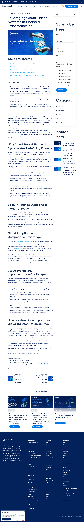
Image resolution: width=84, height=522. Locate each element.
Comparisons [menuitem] (65, 451)
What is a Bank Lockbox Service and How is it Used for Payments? (69, 172)
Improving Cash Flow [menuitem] (67, 495)
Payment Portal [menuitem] (31, 446)
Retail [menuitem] (64, 483)
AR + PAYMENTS (8, 1)
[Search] (74, 14)
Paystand (12, 328)
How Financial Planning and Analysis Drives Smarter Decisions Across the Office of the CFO (18, 418)
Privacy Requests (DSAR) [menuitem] (33, 500)
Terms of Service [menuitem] (31, 498)
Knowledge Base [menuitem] (31, 506)
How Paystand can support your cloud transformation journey (27, 75)
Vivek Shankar (14, 413)
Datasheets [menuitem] (65, 446)
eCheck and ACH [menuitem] (49, 451)
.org (81, 2)
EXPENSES (15, 1)
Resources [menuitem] (66, 440)
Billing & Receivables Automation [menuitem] (34, 457)
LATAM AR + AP (32, 1)
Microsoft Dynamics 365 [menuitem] (50, 480)
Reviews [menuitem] (64, 467)
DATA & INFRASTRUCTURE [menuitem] (70, 488)
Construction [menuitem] (65, 476)
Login (81, 6)
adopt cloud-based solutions (25, 241)
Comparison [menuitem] (65, 465)
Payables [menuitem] (30, 483)
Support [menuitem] (30, 504)
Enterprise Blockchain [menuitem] (67, 490)
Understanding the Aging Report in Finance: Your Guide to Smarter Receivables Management (41, 418)
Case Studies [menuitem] (65, 444)
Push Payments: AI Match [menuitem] (50, 457)
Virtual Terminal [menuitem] (31, 451)
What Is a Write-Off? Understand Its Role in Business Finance (69, 163)
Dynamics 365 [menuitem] (31, 466)
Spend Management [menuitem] (50, 463)
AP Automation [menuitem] (31, 484)
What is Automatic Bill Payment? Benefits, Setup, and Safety (69, 153)
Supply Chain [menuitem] (65, 479)
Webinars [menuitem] (65, 457)
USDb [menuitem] (47, 444)
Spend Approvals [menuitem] (31, 491)
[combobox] (65, 14)
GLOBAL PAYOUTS (23, 1)
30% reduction (19, 248)
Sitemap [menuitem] (47, 498)
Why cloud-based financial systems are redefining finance (26, 64)
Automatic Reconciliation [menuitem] (33, 442)
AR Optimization (60, 110)
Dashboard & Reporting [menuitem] (32, 459)
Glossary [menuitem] (65, 459)
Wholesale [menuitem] (65, 485)
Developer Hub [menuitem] (31, 508)
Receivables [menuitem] (31, 440)
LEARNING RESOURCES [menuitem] (69, 493)
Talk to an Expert (71, 6)
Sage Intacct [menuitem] (30, 464)
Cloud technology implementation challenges (22, 72)
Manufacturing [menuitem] (66, 474)
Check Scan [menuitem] (48, 449)
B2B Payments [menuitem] (48, 442)
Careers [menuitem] (47, 494)
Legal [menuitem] (29, 494)
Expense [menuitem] (48, 461)
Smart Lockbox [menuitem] (49, 453)
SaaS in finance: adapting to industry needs (22, 67)
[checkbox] (65, 78)
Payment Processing (61, 123)
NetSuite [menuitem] (29, 462)
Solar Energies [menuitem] (66, 481)
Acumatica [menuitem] (30, 468)
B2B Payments (60, 106)
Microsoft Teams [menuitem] (49, 471)
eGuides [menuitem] (64, 449)
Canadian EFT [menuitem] (48, 455)
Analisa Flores (65, 167)
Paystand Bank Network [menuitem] (50, 446)
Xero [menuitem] (29, 477)
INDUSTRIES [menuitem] (66, 470)
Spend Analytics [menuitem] (49, 467)
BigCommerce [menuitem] (31, 473)
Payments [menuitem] (48, 440)
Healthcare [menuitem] (65, 472)
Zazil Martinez (13, 13)
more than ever (17, 134)
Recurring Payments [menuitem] (32, 453)
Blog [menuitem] (64, 442)
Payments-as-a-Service (27, 223)
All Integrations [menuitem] (31, 479)
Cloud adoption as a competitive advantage (22, 69)
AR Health (65, 159)
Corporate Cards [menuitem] (49, 465)
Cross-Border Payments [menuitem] (32, 489)
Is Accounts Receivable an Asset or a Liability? (64, 416)
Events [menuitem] (64, 453)
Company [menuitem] (48, 485)
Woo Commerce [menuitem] (31, 475)
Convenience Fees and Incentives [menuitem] (34, 455)
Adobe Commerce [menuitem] (31, 470)
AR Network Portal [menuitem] (31, 449)
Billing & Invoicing (61, 118)
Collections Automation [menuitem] (32, 444)
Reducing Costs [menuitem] (66, 500)
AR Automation (60, 114)
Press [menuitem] (47, 496)
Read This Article (15, 426)
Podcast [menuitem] (64, 455)
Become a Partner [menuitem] (49, 492)
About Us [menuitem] (47, 487)
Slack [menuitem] (47, 469)
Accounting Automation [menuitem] (33, 487)
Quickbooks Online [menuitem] (49, 474)
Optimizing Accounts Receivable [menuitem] (69, 498)
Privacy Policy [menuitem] (30, 496)
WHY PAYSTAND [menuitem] (67, 463)
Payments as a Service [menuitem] (50, 490)
